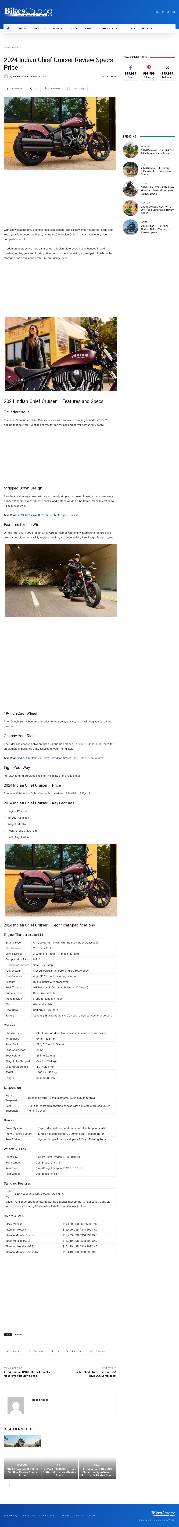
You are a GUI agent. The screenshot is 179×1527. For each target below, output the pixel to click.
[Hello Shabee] (6, 76)
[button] (8, 28)
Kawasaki (22, 1465)
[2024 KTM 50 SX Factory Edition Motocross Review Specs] (59, 1457)
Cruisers (18, 1334)
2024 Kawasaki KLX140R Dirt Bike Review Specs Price (22, 1472)
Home (7, 47)
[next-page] (11, 1485)
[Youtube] (174, 12)
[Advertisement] (60, 199)
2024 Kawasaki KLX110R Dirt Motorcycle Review (48, 515)
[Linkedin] (157, 12)
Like (131, 65)
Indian (15, 47)
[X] (168, 12)
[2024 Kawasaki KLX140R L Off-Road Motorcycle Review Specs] (130, 208)
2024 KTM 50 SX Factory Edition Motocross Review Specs (60, 1472)
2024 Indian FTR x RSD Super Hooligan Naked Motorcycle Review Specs (97, 1472)
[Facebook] (152, 12)
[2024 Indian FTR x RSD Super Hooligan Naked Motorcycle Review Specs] (97, 1457)
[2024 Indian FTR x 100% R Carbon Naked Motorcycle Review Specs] (130, 227)
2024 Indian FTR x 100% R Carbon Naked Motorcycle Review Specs (156, 229)
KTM (59, 1465)
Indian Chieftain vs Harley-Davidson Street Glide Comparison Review (60, 758)
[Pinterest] (163, 12)
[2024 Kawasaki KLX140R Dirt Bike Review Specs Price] (22, 1457)
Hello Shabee (20, 76)
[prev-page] (6, 1485)
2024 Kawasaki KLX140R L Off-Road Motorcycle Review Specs (157, 210)
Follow (149, 65)
